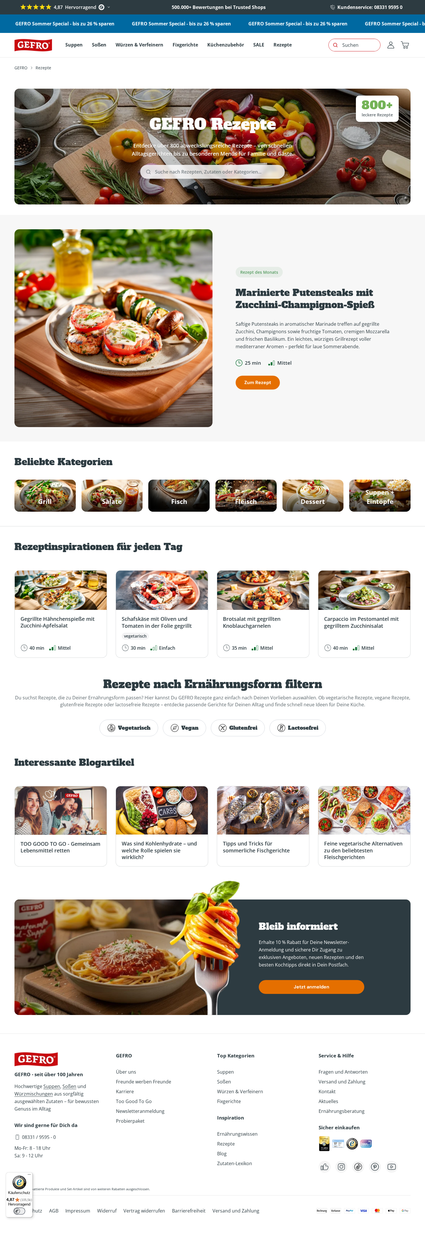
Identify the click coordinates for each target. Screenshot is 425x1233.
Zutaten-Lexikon (234, 1163)
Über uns (126, 1072)
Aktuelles (328, 1101)
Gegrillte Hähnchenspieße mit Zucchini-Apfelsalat (58, 622)
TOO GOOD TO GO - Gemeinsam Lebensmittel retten (60, 847)
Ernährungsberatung (342, 1111)
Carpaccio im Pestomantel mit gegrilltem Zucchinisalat (361, 622)
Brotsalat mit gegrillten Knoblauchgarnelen (251, 622)
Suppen (51, 1086)
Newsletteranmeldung (140, 1111)
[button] (405, 45)
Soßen (69, 1086)
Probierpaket (130, 1121)
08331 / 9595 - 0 (39, 1137)
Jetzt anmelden (311, 987)
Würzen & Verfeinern (240, 1091)
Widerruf (107, 1211)
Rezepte (226, 1144)
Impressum (77, 1211)
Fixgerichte (229, 1101)
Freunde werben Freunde (143, 1082)
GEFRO (20, 67)
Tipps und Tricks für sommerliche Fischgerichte (256, 847)
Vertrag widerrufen (144, 1211)
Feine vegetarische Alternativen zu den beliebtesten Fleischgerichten (363, 850)
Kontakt (327, 1091)
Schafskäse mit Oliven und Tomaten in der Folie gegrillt (157, 622)
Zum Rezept (257, 382)
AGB (53, 1211)
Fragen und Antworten (343, 1072)
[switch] (19, 1211)
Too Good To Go (134, 1101)
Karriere (125, 1091)
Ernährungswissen (237, 1134)
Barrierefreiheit (189, 1211)
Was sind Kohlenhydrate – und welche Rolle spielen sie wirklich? (159, 850)
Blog (222, 1153)
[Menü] (29, 1175)
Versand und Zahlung (342, 1082)
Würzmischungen (33, 1094)
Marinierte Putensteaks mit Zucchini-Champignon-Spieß (305, 298)
